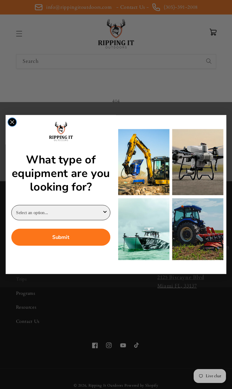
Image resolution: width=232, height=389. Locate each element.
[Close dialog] (12, 122)
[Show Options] (105, 212)
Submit (60, 237)
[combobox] (59, 212)
